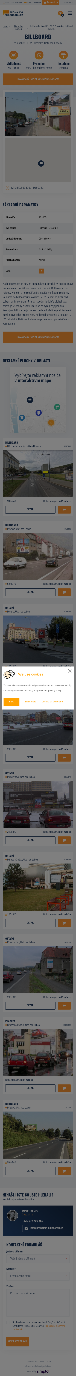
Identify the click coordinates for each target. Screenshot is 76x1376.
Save (11, 701)
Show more (30, 701)
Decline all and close (52, 701)
